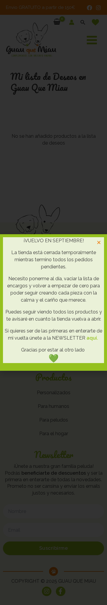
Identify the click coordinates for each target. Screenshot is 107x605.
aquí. (92, 338)
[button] (99, 242)
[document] (53, 302)
